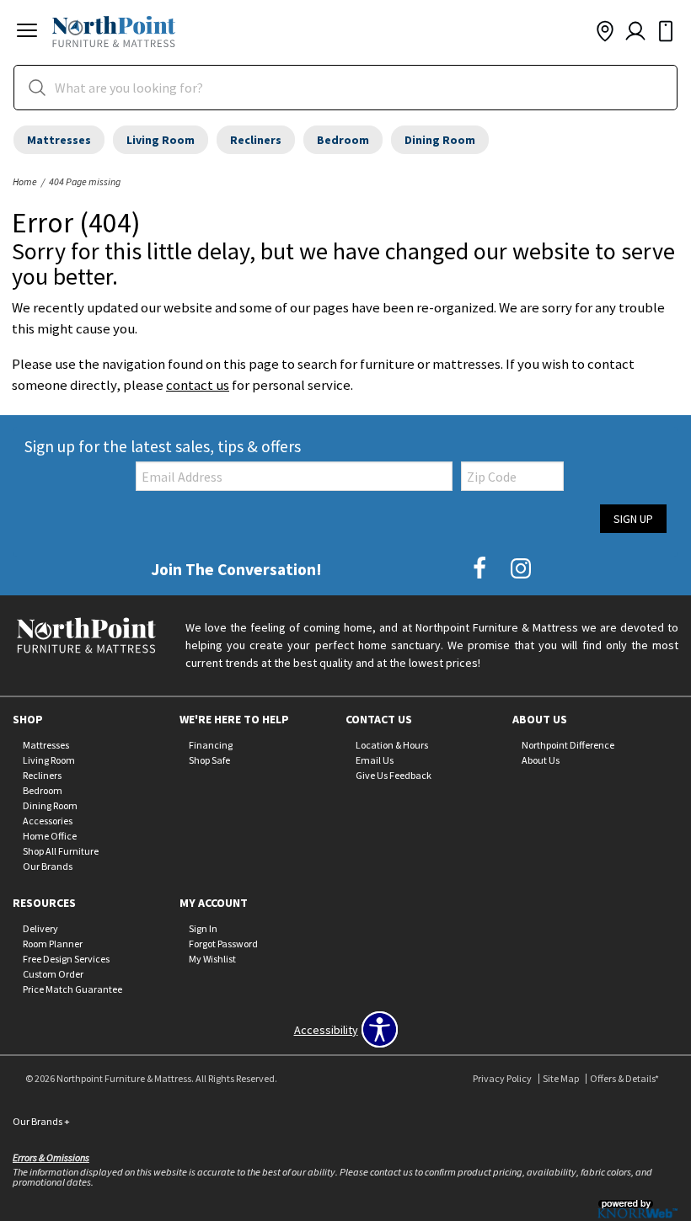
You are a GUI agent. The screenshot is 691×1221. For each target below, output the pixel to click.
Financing (211, 744)
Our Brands (47, 865)
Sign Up (633, 518)
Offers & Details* (624, 1078)
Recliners (255, 139)
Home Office (50, 835)
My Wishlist (212, 958)
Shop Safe (209, 760)
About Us (541, 760)
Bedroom (343, 139)
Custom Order (53, 974)
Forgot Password (223, 943)
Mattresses (59, 139)
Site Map (561, 1078)
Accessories (47, 820)
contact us (197, 385)
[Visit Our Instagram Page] (520, 568)
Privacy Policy (502, 1078)
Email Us (375, 760)
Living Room (160, 139)
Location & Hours (392, 744)
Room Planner (53, 943)
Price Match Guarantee (72, 989)
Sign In (203, 928)
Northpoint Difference (568, 744)
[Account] (635, 32)
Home (25, 181)
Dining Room (439, 139)
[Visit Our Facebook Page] (480, 568)
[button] (26, 32)
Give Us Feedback (393, 775)
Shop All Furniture (61, 850)
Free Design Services (66, 958)
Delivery (40, 928)
